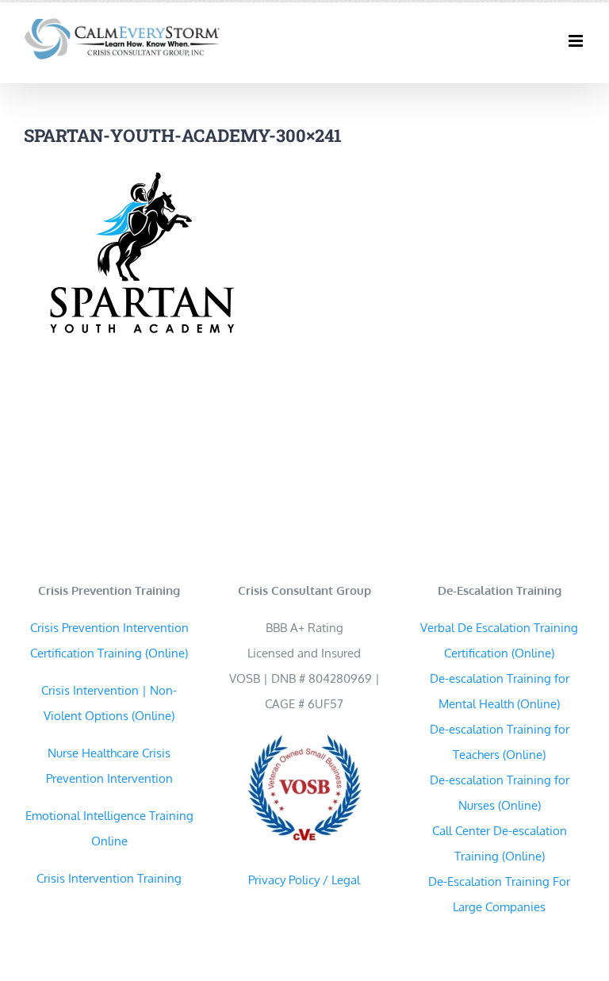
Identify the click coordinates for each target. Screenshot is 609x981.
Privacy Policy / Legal (304, 879)
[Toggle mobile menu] (577, 41)
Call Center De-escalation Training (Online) (499, 843)
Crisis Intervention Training (109, 878)
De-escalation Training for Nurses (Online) (499, 792)
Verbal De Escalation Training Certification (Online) (499, 640)
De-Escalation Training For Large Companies (499, 894)
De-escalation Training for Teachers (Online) (499, 742)
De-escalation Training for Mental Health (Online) (499, 691)
